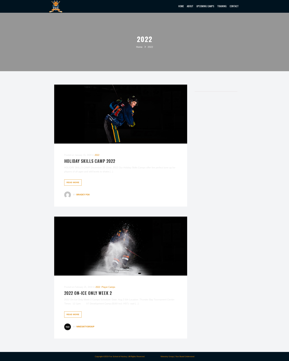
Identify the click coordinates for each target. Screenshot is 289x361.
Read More (73, 182)
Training (222, 6)
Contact (234, 6)
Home (181, 6)
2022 (97, 155)
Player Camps (108, 287)
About (190, 6)
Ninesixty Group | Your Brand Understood (177, 356)
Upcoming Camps (205, 6)
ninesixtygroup (85, 326)
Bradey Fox (83, 194)
